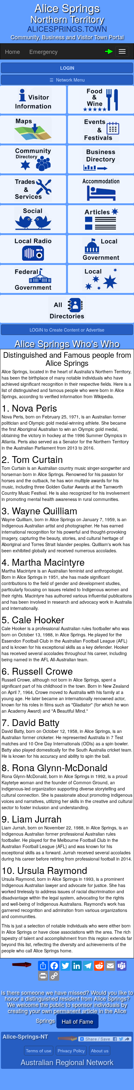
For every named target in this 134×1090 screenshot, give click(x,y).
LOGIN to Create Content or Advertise (67, 330)
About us (99, 1050)
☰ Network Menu (67, 80)
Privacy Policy (71, 1050)
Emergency (43, 51)
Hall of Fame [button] (77, 1021)
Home (12, 51)
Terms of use (38, 1050)
